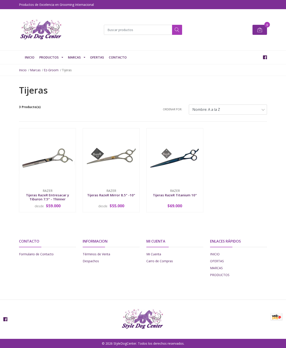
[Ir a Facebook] (265, 57)
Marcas (74, 57)
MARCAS (216, 268)
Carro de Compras (159, 261)
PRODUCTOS (49, 57)
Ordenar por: (172, 109)
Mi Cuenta (153, 254)
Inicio (23, 70)
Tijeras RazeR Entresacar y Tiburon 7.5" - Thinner (47, 197)
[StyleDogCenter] (41, 30)
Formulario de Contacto (36, 254)
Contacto (118, 57)
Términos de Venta (96, 254)
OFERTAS (97, 57)
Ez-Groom (51, 70)
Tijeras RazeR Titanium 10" (175, 195)
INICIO (29, 57)
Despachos (91, 261)
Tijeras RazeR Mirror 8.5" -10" (111, 195)
